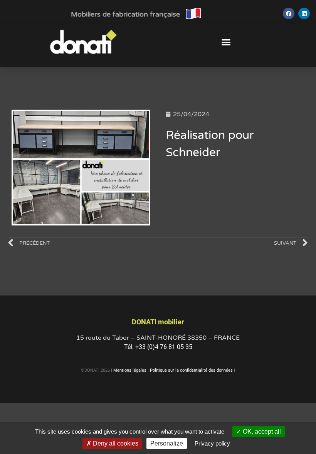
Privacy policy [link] (212, 443)
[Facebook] (288, 13)
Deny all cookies (114, 443)
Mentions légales (129, 370)
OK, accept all (261, 431)
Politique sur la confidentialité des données (191, 370)
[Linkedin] (304, 13)
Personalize (166, 443)
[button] (226, 42)
